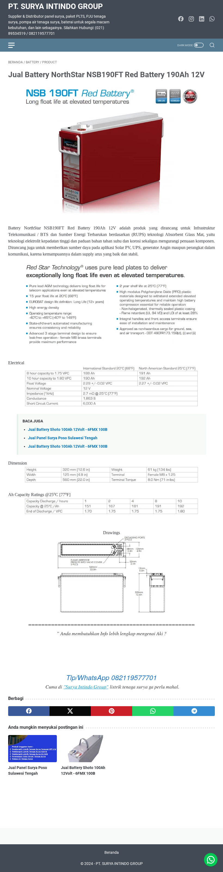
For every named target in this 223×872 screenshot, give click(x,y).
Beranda (111, 852)
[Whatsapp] (211, 860)
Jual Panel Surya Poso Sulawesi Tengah (62, 438)
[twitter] (70, 711)
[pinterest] (111, 711)
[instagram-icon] (191, 19)
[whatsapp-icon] (212, 19)
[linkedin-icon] (202, 19)
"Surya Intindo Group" (86, 686)
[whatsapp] (153, 711)
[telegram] (194, 711)
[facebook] (28, 711)
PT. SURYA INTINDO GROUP (55, 6)
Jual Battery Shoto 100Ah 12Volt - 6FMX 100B (67, 429)
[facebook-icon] (181, 19)
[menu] (14, 45)
